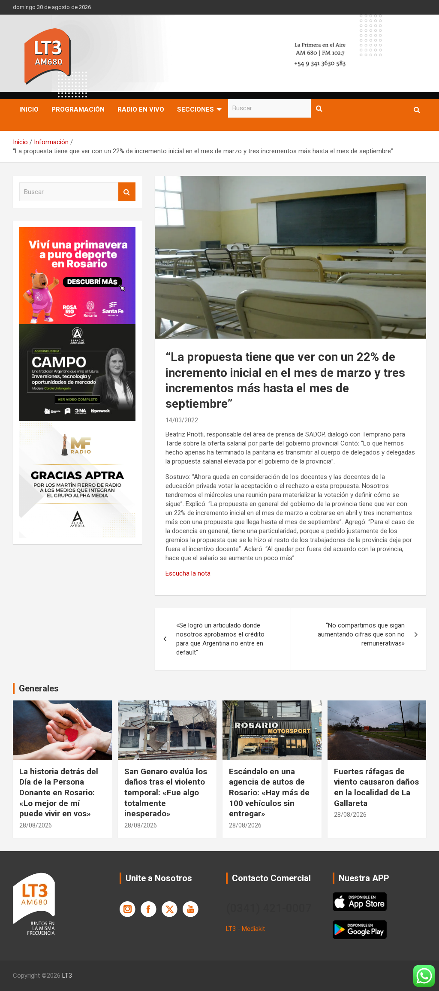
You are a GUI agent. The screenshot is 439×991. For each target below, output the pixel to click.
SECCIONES (195, 109)
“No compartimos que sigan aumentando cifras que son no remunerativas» (361, 634)
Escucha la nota (187, 573)
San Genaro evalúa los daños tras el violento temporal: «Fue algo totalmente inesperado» (165, 793)
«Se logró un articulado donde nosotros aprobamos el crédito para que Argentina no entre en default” (220, 638)
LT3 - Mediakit (245, 929)
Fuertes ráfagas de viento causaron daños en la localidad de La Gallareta (376, 787)
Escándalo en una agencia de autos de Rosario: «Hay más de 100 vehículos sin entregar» (269, 793)
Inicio (29, 109)
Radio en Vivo (140, 109)
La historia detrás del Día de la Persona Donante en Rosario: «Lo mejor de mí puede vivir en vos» (58, 793)
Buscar (319, 108)
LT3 (67, 975)
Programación (78, 109)
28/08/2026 (35, 825)
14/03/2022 (181, 420)
